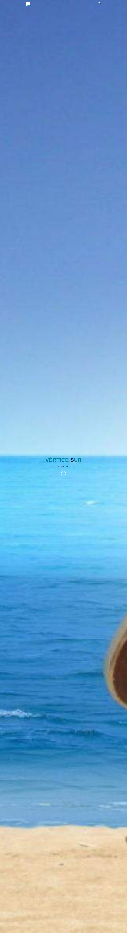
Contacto (94, 3)
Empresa (72, 3)
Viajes (87, 3)
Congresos (80, 3)
